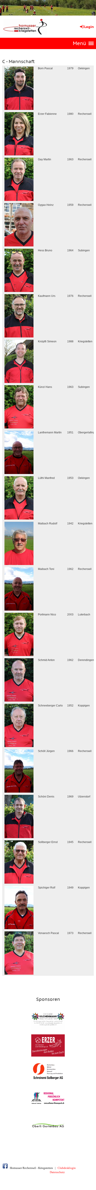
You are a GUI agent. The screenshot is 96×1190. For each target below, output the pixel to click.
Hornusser (16, 1168)
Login (89, 26)
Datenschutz (57, 1172)
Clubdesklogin (67, 1168)
